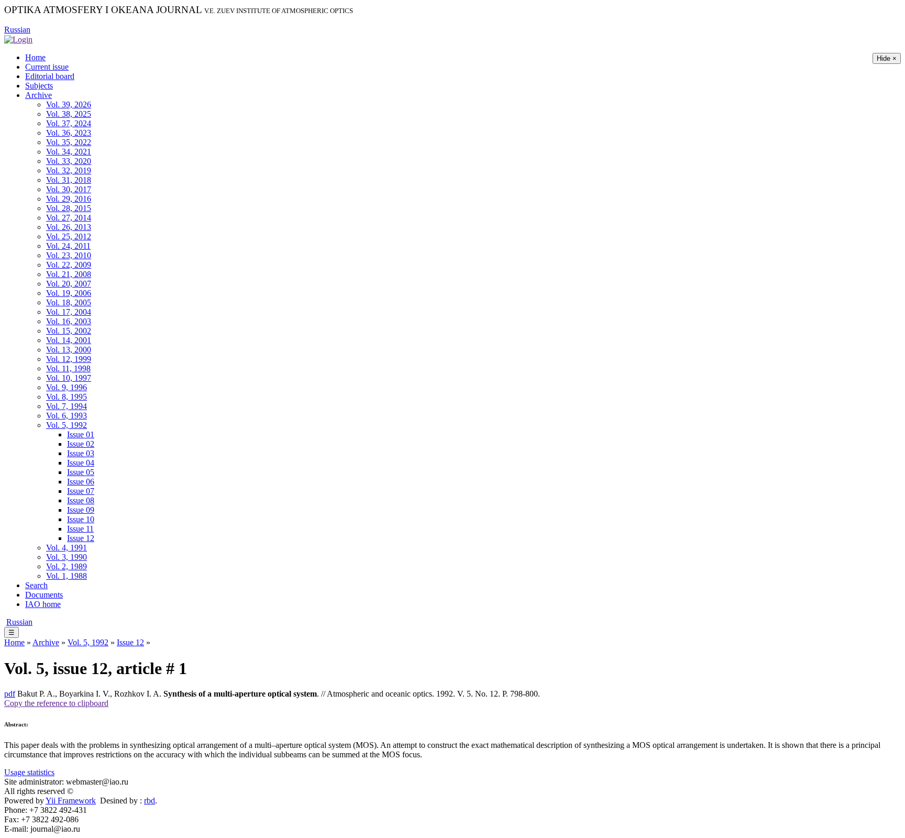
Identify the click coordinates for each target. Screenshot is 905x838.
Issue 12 (80, 538)
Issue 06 (80, 481)
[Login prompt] (18, 39)
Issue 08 (80, 500)
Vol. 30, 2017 (68, 189)
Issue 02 (80, 443)
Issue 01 (80, 434)
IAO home (43, 604)
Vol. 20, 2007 (68, 283)
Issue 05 (80, 472)
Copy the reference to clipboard (56, 703)
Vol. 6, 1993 (66, 415)
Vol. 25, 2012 (68, 236)
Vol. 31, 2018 (68, 179)
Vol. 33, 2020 (68, 161)
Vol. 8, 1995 (66, 396)
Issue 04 (80, 462)
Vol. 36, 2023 (68, 132)
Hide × (887, 58)
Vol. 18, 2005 (68, 302)
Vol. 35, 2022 (68, 142)
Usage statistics (29, 772)
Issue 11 (80, 528)
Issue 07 (80, 491)
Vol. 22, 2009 (68, 264)
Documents (44, 594)
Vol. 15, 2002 (68, 330)
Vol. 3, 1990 (66, 557)
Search (36, 585)
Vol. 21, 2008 (68, 274)
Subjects (39, 85)
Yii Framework (71, 800)
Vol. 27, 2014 (68, 217)
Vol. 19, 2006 (68, 293)
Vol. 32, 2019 (68, 170)
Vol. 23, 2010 (68, 255)
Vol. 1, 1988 (66, 575)
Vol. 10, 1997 (68, 377)
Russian (17, 29)
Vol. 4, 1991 (66, 547)
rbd (149, 800)
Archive (38, 95)
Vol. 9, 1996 (66, 387)
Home (35, 57)
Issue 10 (80, 519)
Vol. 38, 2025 (68, 113)
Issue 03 (80, 453)
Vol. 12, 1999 (68, 359)
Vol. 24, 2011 (68, 245)
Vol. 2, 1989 (66, 566)
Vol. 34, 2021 (68, 151)
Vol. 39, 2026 (68, 104)
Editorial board (49, 76)
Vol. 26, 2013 (68, 227)
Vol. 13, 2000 (68, 349)
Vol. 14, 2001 (68, 340)
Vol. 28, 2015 (68, 208)
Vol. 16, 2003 (68, 321)
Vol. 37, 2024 (68, 123)
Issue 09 (80, 509)
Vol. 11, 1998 (68, 368)
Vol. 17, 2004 (68, 311)
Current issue (47, 66)
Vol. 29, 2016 (68, 198)
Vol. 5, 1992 (66, 425)
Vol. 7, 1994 (66, 406)
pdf (9, 693)
